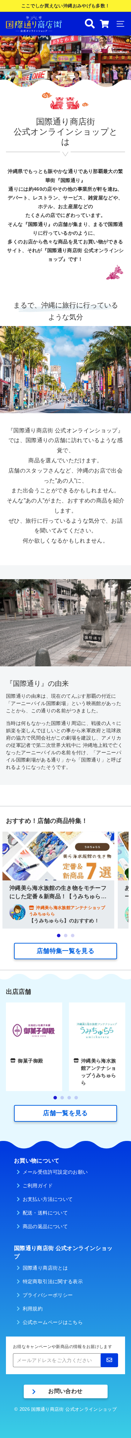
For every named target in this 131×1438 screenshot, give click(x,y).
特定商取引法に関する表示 (53, 1281)
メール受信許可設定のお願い (55, 1172)
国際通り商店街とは (45, 1268)
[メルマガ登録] (109, 1360)
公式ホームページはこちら (53, 1322)
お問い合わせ (65, 1391)
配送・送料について (45, 1213)
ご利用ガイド (38, 1185)
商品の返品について (45, 1226)
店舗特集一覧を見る (65, 950)
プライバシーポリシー (48, 1295)
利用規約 (33, 1308)
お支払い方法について (48, 1199)
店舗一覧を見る (65, 1113)
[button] (58, 935)
